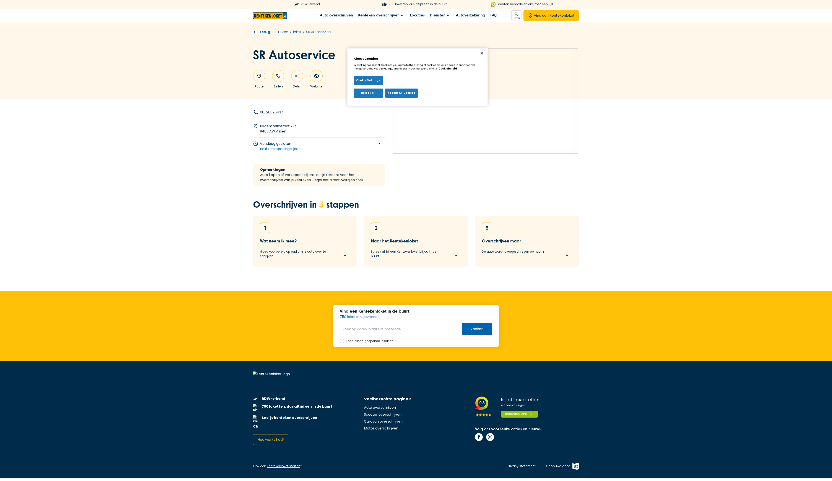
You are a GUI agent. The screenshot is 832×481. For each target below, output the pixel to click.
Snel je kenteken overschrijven (289, 417)
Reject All (368, 93)
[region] (417, 77)
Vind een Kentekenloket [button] (554, 15)
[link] (336, 15)
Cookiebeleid (448, 68)
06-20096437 (271, 112)
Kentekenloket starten (283, 466)
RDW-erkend (310, 4)
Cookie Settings (368, 80)
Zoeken (477, 328)
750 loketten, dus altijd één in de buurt (418, 4)
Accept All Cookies (401, 93)
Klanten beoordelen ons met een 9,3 (525, 4)
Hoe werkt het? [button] (271, 439)
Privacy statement (521, 466)
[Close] (482, 53)
